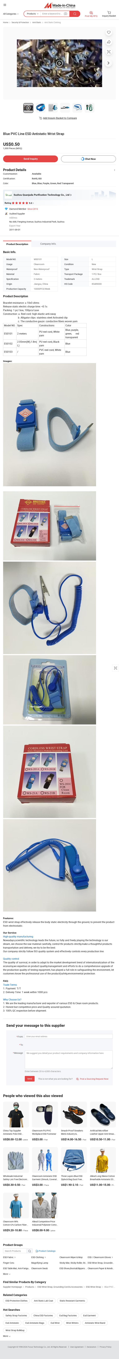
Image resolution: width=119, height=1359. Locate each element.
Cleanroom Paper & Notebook (102, 1268)
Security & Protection (20, 22)
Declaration (91, 1347)
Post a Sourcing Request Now (92, 1078)
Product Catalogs (46, 1250)
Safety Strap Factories (16, 1315)
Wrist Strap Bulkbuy (15, 1330)
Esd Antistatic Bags (34, 1322)
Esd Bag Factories (68, 1315)
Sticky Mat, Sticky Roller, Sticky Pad (76, 1262)
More (6, 1336)
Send (29, 1078)
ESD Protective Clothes (16, 1300)
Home (5, 22)
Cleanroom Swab (39, 1268)
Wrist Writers (72, 1322)
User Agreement (77, 1347)
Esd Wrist (55, 1322)
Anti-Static (36, 22)
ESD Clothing (37, 1257)
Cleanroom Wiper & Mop (71, 1257)
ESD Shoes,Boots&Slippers (72, 1268)
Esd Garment (89, 1315)
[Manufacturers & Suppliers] (59, 5)
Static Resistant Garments (72, 1300)
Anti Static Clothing (52, 22)
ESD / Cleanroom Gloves (99, 1257)
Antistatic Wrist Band (95, 1322)
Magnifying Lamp (39, 1262)
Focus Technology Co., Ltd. (39, 1347)
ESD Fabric (8, 1257)
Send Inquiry (31, 158)
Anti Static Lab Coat (43, 1300)
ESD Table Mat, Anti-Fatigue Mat (18, 1268)
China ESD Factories (43, 1315)
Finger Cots (8, 1262)
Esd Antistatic (12, 1322)
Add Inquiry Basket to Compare (60, 118)
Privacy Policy (105, 1347)
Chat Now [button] (90, 158)
